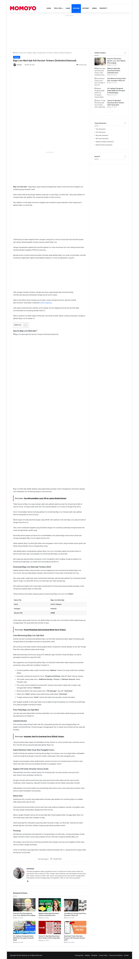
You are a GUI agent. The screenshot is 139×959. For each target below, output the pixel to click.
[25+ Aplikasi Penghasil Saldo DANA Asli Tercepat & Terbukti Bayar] (24, 927)
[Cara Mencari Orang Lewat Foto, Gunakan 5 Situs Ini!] (75, 904)
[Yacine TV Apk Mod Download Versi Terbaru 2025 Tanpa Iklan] (50, 927)
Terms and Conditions (116, 955)
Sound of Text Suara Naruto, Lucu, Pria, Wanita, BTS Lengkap (116, 61)
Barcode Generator (102, 135)
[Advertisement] (69, 31)
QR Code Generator (102, 138)
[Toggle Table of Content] (24, 325)
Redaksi (87, 955)
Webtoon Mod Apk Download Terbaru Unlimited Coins (113, 71)
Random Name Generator (104, 145)
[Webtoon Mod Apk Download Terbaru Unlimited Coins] (50, 904)
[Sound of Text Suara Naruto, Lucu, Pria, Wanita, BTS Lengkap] (24, 904)
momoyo (19, 64)
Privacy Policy (103, 955)
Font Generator (101, 132)
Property (103, 8)
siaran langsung (46, 303)
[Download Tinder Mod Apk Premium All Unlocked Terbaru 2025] (75, 927)
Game (68, 8)
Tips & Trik (58, 8)
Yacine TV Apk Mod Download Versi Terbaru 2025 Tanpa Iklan (115, 103)
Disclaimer (94, 955)
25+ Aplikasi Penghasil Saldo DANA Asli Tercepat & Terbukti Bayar (23, 938)
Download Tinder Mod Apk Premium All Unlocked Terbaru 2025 (74, 938)
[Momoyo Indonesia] (23, 8)
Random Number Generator (105, 141)
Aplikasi (76, 8)
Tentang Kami (79, 955)
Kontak (126, 955)
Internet (85, 8)
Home (49, 8)
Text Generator (101, 129)
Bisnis (94, 8)
